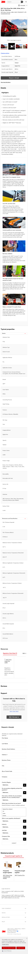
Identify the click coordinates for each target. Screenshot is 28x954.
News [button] (4, 912)
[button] (7, 951)
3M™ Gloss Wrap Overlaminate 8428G (7, 877)
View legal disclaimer (6, 82)
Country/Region (6, 782)
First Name (5, 738)
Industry (4, 824)
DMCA (23, 928)
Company (4, 776)
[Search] (22, 2)
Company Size (6, 836)
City (3, 765)
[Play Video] (14, 170)
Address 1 (4, 754)
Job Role (4, 830)
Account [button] (22, 5)
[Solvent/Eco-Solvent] (14, 809)
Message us (15, 717)
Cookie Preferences (11, 932)
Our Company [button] (6, 908)
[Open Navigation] (26, 2)
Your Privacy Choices (11, 931)
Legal (8, 928)
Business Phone (6, 760)
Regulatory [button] (6, 917)
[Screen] (14, 816)
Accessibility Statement (12, 929)
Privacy (12, 928)
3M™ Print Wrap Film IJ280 (7, 661)
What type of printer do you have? (11, 803)
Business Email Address (8, 749)
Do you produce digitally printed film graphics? (12, 789)
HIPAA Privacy (18, 928)
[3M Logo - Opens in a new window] (3, 2)
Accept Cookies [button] (21, 947)
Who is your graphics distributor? (11, 818)
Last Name (5, 743)
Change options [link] (5, 53)
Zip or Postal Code (7, 771)
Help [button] (3, 921)
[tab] (10, 653)
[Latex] (14, 814)
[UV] (14, 811)
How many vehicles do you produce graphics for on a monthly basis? (12, 796)
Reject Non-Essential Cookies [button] (8, 947)
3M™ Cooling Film (20, 875)
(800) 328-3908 (14, 711)
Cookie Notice (5, 944)
